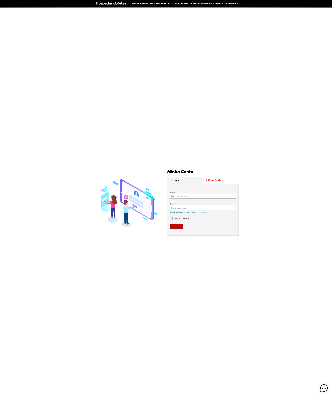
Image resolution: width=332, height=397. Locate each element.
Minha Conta (232, 3)
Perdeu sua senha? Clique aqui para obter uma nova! (188, 212)
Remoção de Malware (201, 3)
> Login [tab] (175, 180)
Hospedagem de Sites (142, 3)
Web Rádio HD (163, 3)
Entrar (176, 226)
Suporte (219, 3)
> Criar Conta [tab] (214, 180)
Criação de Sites (180, 3)
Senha (173, 204)
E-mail (173, 192)
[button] (324, 388)
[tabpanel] (203, 210)
